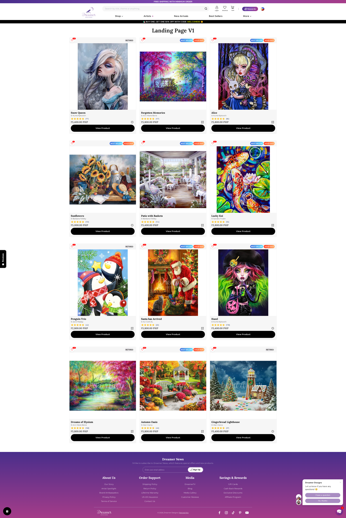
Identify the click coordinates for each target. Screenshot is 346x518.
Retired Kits (184, 513)
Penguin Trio (78, 318)
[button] (339, 511)
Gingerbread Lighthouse (225, 422)
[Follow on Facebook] (219, 512)
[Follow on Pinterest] (240, 512)
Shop (118, 16)
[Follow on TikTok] (233, 512)
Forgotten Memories (153, 112)
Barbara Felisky (79, 219)
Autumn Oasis (149, 422)
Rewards (251, 9)
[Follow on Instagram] (226, 512)
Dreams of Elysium (82, 422)
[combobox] (155, 8)
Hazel (214, 318)
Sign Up (196, 470)
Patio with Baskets (152, 215)
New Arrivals (181, 16)
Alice (214, 112)
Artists (147, 16)
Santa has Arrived (151, 318)
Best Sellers (215, 16)
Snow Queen (78, 112)
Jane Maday (78, 322)
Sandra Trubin (219, 219)
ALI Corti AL (148, 322)
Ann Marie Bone (150, 116)
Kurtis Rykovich (79, 116)
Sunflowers (77, 215)
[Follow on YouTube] (247, 512)
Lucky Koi (217, 215)
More (246, 16)
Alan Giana (147, 425)
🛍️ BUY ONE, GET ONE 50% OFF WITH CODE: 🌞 (173, 22)
